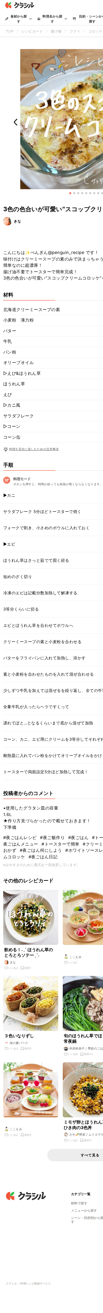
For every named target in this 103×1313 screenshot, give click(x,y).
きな (17, 221)
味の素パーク (19, 1043)
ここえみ (75, 957)
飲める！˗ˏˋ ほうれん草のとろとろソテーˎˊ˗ (28, 952)
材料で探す (79, 1203)
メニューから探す (84, 1210)
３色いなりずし (19, 1035)
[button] (70, 193)
